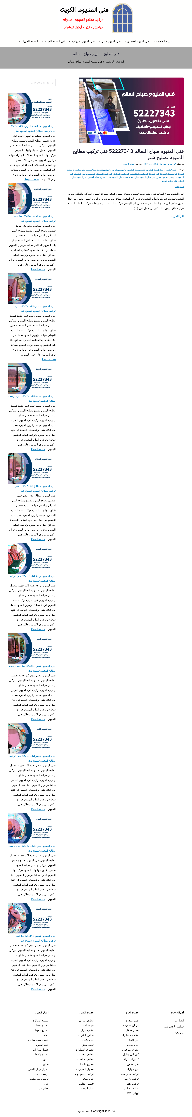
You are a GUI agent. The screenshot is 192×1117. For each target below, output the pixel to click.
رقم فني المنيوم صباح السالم (98, 169)
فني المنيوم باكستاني (139, 173)
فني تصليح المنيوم (164, 177)
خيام (46, 1083)
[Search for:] (32, 82)
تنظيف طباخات (85, 1059)
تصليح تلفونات (40, 1030)
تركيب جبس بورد (84, 1073)
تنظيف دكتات (86, 1054)
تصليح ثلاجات (41, 1025)
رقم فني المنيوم (118, 169)
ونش (46, 1059)
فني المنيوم (154, 173)
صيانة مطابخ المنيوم (168, 173)
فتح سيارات (132, 1069)
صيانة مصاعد (131, 1088)
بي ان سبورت (131, 1025)
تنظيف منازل (86, 1020)
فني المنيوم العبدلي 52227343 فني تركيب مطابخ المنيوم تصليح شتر (35, 308)
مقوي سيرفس (130, 1049)
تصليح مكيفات (40, 1054)
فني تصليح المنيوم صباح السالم (142, 177)
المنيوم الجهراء (30, 41)
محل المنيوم (105, 177)
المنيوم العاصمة (164, 41)
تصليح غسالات (40, 1020)
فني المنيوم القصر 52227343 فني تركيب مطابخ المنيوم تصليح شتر (32, 758)
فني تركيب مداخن (38, 1039)
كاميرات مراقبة (130, 1059)
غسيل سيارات (40, 1049)
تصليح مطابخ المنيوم (154, 169)
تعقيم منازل (87, 1044)
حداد (46, 1035)
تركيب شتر (132, 1083)
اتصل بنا (179, 1020)
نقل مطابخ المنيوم (169, 181)
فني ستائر (88, 1078)
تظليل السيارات (85, 1069)
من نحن (179, 1032)
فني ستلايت (132, 1020)
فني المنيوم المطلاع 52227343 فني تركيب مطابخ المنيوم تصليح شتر (35, 488)
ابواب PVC (132, 1093)
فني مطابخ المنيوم (120, 177)
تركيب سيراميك (130, 1073)
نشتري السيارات (84, 1049)
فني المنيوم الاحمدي (138, 41)
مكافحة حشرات (130, 1035)
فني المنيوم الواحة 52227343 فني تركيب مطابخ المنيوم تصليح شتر (32, 578)
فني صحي (133, 1044)
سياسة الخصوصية (174, 1026)
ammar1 (172, 164)
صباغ (46, 1064)
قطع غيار (43, 1088)
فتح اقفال (133, 1039)
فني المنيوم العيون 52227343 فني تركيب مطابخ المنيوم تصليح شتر (32, 848)
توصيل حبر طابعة (38, 1078)
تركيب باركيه (131, 1078)
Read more (31, 179)
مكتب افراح (87, 1030)
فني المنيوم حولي (111, 41)
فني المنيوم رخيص (121, 173)
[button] (154, 41)
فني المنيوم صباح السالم (84, 173)
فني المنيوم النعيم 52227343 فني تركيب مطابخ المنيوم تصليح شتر (32, 668)
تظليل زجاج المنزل (37, 1069)
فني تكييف (88, 1039)
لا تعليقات (179, 186)
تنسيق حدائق (86, 1083)
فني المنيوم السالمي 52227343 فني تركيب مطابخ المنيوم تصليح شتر (35, 218)
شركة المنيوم (79, 169)
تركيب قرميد (41, 1073)
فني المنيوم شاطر (104, 173)
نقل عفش (133, 1064)
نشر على (155, 164)
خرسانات (88, 1025)
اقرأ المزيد (178, 216)
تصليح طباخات (86, 1064)
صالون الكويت (86, 1035)
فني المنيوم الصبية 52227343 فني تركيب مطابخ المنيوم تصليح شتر (32, 398)
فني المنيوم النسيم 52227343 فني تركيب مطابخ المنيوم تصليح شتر (36, 938)
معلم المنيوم (128, 164)
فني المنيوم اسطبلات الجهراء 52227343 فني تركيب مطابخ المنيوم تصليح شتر (32, 128)
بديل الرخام (87, 1088)
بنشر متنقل (132, 1030)
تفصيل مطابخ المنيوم (135, 169)
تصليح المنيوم (170, 169)
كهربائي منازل (131, 1054)
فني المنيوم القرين (55, 41)
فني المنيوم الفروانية (83, 41)
